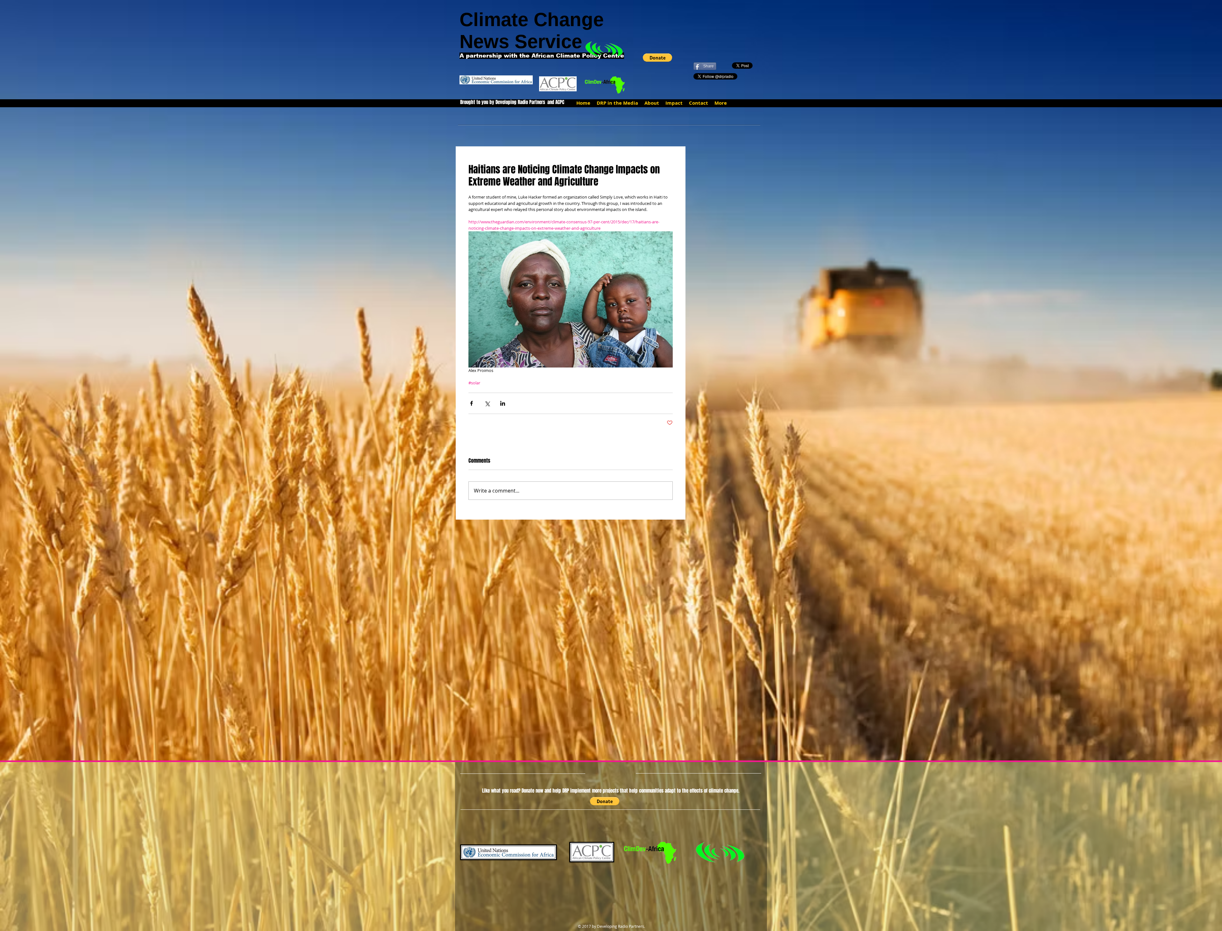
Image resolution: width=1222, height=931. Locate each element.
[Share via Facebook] (471, 403)
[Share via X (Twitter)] (487, 403)
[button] (657, 57)
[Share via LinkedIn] (503, 403)
